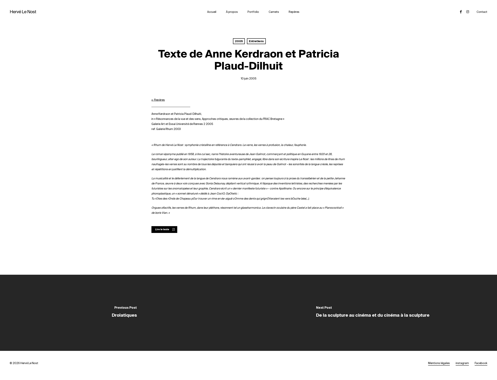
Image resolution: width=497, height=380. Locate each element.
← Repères (158, 100)
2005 (239, 41)
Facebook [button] (481, 363)
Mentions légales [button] (439, 363)
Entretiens (256, 41)
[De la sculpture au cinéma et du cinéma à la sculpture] (372, 313)
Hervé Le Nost (23, 12)
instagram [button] (462, 363)
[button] (164, 229)
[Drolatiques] (124, 313)
